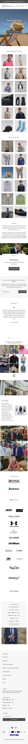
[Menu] (25, 6)
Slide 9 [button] (19, 338)
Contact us (5, 657)
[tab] (8, 338)
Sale (4, 682)
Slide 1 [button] (8, 338)
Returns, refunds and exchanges (11, 668)
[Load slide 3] (14, 255)
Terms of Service (7, 675)
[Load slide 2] (13, 255)
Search (4, 679)
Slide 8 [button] (18, 338)
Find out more (14, 268)
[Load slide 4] (15, 255)
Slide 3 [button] (11, 338)
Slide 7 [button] (16, 338)
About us (5, 660)
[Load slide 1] (12, 255)
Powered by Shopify (19, 739)
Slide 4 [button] (12, 338)
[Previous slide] (3, 255)
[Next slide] (24, 255)
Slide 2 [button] (10, 338)
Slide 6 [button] (15, 338)
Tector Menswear (11, 739)
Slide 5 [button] (14, 338)
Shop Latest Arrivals (14, 31)
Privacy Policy (6, 671)
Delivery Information (8, 664)
